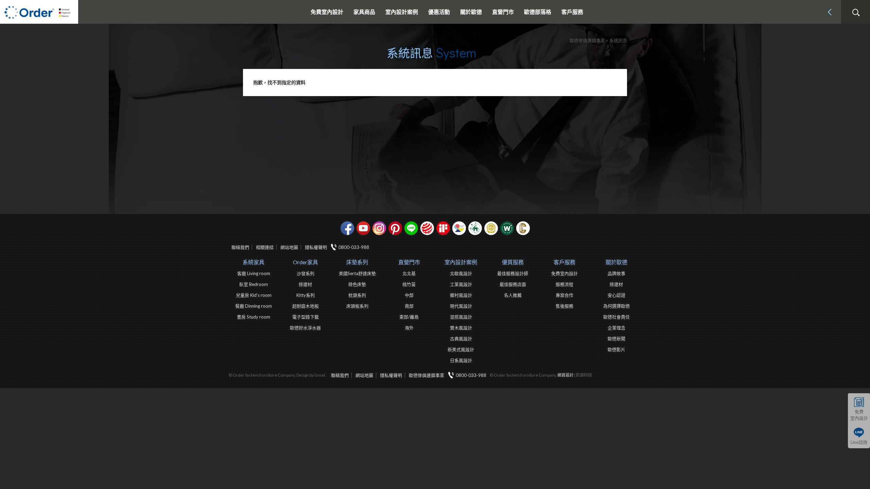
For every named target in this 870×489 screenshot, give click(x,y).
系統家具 (253, 262)
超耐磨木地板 (305, 306)
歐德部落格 (537, 11)
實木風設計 (461, 327)
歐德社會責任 (616, 317)
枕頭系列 (357, 295)
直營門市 (409, 262)
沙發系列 (305, 273)
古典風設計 (461, 338)
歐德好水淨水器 (305, 327)
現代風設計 (461, 306)
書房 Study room (253, 317)
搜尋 (856, 12)
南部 (409, 306)
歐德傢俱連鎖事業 (426, 375)
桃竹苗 (409, 284)
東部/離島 (409, 317)
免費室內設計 (327, 11)
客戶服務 (564, 262)
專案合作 (564, 295)
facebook (347, 228)
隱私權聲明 (316, 247)
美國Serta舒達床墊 (357, 273)
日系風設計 (461, 360)
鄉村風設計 (461, 295)
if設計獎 (443, 228)
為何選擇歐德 (616, 306)
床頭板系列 (357, 306)
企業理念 (616, 327)
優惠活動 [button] (439, 11)
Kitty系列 (305, 295)
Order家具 (305, 262)
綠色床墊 (357, 284)
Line (411, 228)
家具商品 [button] (364, 11)
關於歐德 (616, 262)
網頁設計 (565, 375)
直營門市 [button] (503, 11)
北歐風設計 (461, 273)
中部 (409, 295)
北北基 (409, 273)
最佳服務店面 (513, 284)
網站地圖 (289, 247)
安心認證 (616, 295)
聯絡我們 (240, 247)
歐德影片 (616, 349)
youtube (363, 228)
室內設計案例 (461, 262)
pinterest (395, 228)
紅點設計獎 (427, 228)
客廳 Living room (253, 273)
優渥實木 (507, 228)
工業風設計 (461, 284)
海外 (409, 327)
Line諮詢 (859, 442)
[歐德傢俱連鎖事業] (39, 12)
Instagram (379, 228)
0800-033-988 (353, 247)
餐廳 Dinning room (253, 306)
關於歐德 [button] (471, 11)
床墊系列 (357, 262)
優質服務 (513, 262)
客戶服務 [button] (572, 11)
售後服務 (564, 306)
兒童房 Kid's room (254, 295)
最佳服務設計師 (512, 273)
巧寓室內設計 (523, 228)
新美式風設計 (461, 349)
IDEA (459, 228)
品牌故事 (616, 273)
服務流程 (564, 284)
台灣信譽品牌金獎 (491, 228)
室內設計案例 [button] (401, 11)
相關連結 (265, 247)
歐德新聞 (616, 338)
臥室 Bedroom (253, 284)
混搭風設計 (461, 317)
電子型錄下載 (305, 317)
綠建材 (475, 228)
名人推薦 (513, 295)
